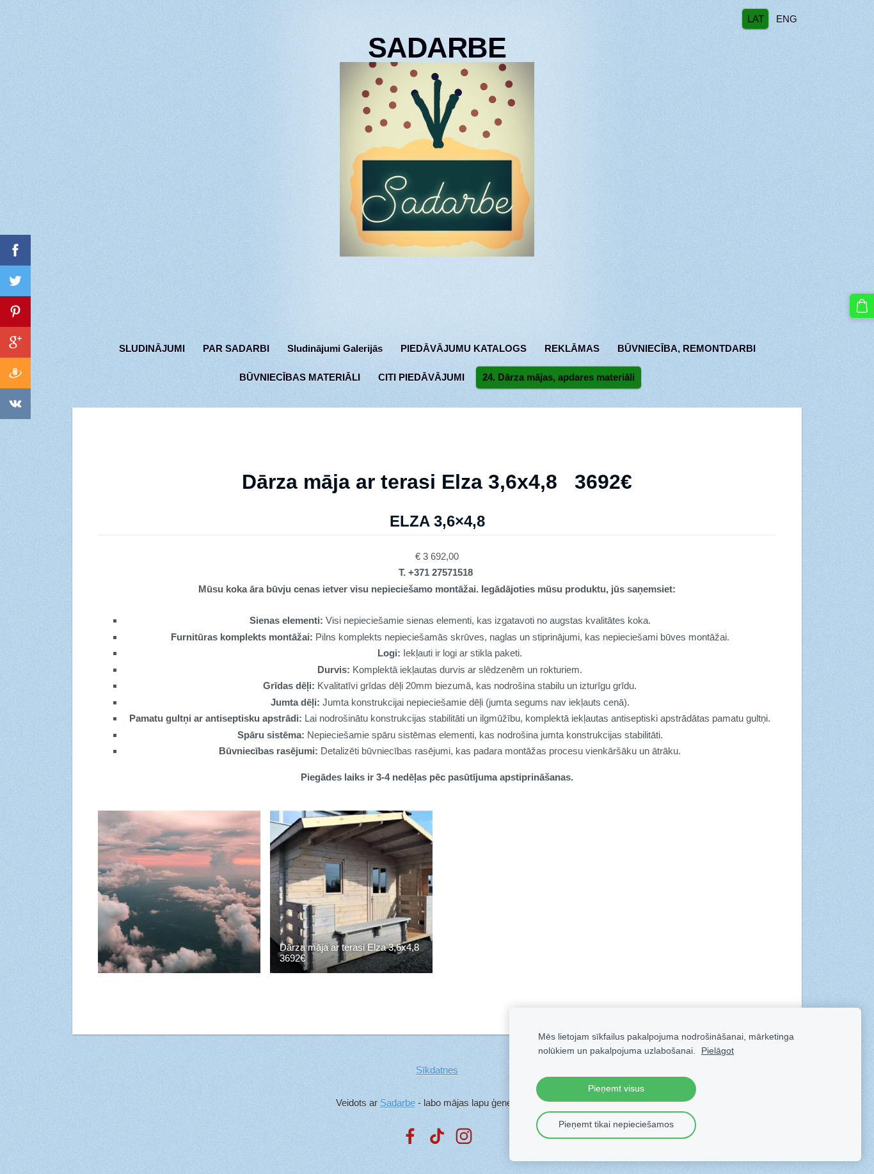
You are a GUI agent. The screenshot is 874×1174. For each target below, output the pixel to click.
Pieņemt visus (616, 1088)
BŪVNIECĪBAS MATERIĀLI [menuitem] (299, 377)
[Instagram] (464, 1136)
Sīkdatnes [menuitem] (437, 1070)
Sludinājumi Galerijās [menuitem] (335, 348)
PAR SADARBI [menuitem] (236, 348)
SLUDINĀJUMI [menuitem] (152, 348)
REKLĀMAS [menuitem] (572, 348)
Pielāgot (717, 1051)
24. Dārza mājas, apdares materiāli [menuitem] (558, 377)
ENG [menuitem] (786, 18)
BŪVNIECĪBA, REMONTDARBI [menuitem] (686, 348)
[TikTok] (437, 1136)
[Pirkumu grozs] (862, 306)
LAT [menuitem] (755, 18)
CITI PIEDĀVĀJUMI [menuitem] (421, 377)
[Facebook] (410, 1136)
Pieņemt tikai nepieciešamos (616, 1124)
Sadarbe (397, 1102)
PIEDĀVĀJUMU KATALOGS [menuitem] (464, 348)
